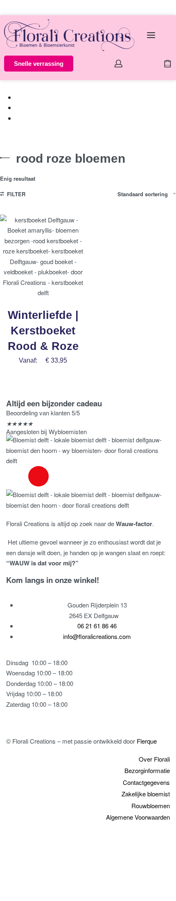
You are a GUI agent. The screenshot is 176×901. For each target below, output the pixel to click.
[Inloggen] (118, 63)
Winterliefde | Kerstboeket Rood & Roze (43, 330)
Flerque (147, 741)
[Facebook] (16, 476)
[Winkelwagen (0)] (167, 63)
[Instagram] (38, 476)
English (28, 7)
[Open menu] (151, 35)
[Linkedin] (60, 476)
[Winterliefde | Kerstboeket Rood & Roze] (43, 257)
